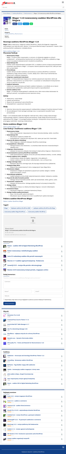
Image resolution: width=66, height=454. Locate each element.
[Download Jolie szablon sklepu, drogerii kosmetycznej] (4, 374)
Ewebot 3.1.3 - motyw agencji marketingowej (20, 429)
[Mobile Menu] (62, 2)
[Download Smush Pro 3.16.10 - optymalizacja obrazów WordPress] (4, 411)
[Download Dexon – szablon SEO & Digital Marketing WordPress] (62, 246)
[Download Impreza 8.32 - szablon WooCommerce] (4, 406)
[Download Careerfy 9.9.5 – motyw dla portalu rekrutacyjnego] (62, 265)
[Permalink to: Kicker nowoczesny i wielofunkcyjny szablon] (4, 251)
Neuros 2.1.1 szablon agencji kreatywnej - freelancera (25, 261)
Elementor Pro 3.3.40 (13, 315)
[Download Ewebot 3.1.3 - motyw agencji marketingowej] (4, 429)
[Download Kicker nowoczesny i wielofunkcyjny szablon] (62, 251)
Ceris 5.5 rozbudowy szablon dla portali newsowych (25, 256)
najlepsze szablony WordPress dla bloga (44, 208)
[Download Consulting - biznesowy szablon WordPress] (4, 361)
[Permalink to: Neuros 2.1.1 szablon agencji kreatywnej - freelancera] (4, 260)
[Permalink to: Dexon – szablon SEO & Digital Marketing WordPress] (4, 246)
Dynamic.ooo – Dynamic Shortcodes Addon (20, 338)
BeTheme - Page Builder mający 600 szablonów (21, 365)
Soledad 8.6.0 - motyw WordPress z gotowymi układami (24, 415)
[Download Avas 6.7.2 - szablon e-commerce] (4, 401)
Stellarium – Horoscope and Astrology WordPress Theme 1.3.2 (25, 355)
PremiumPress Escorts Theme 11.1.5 (18, 319)
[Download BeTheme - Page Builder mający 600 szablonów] (4, 365)
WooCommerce (19, 34)
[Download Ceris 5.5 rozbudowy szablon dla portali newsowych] (62, 256)
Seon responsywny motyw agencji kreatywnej (21, 378)
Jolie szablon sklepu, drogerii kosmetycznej (20, 374)
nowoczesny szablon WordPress (36, 211)
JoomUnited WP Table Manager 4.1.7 (18, 324)
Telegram (26, 24)
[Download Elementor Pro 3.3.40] (4, 315)
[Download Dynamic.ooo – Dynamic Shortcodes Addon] (4, 338)
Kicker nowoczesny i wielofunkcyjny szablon (22, 251)
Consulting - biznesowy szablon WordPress (20, 360)
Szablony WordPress (10, 34)
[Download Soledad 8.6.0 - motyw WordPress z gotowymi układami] (4, 415)
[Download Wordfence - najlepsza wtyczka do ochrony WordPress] (4, 334)
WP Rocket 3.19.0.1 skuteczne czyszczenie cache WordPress (25, 434)
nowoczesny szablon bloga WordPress (14, 211)
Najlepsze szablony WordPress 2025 (20, 208)
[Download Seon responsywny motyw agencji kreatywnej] (4, 379)
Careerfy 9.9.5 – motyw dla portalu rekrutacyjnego (24, 265)
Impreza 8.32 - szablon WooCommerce (18, 405)
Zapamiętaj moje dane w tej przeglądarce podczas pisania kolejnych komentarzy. (28, 299)
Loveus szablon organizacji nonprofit (18, 438)
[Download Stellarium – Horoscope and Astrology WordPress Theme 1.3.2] (4, 356)
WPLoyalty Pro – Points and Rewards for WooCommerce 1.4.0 (25, 343)
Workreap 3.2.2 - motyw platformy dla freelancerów (22, 424)
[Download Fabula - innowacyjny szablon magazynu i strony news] (4, 370)
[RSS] (63, 447)
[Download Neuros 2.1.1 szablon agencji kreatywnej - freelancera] (62, 261)
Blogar (6, 208)
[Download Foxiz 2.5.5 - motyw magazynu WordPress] (4, 397)
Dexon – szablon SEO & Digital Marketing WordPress (25, 246)
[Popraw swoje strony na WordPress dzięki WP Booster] (8, 3)
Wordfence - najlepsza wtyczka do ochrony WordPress (23, 333)
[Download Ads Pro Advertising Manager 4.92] (4, 329)
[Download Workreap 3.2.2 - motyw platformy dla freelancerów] (4, 425)
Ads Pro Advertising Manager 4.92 (17, 329)
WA (31, 24)
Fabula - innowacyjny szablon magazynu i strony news (23, 369)
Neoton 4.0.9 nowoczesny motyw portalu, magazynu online (27, 270)
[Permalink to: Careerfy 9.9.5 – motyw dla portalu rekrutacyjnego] (4, 265)
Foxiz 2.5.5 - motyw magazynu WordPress (19, 396)
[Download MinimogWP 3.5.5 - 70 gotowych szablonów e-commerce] (4, 420)
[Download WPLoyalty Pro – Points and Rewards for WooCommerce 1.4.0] (4, 343)
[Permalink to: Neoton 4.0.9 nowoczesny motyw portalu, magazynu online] (4, 270)
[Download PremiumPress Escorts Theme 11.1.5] (4, 320)
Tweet (20, 24)
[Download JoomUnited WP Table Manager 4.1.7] (4, 325)
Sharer (14, 24)
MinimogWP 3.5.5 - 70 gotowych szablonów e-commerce (24, 419)
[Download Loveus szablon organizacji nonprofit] (4, 439)
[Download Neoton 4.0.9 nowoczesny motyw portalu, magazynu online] (62, 270)
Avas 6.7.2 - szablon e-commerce (17, 401)
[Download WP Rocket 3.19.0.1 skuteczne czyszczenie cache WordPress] (4, 434)
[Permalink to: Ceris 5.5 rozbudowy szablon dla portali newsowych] (4, 256)
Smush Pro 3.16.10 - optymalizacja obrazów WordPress (23, 410)
